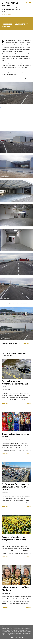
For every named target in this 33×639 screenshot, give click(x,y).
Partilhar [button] (26, 343)
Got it (21, 637)
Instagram (4, 14)
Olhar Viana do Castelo (10, 4)
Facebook (9, 14)
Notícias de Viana (14, 343)
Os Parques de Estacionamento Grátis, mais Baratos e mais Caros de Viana (16, 487)
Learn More (14, 637)
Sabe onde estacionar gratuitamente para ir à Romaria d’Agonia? (15, 383)
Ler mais (28, 403)
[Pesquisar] (26, 3)
